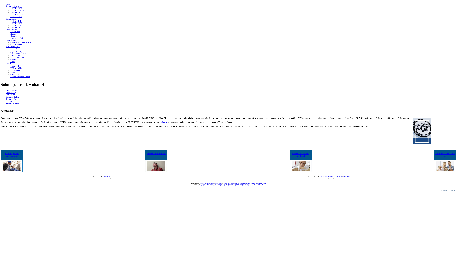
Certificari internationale (256, 183)
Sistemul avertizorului (253, 185)
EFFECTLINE (346, 176)
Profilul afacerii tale (156, 153)
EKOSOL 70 (339, 176)
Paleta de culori (226, 183)
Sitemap (254, 184)
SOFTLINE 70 (331, 176)
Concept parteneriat (209, 183)
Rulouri (326, 178)
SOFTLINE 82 (106, 176)
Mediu (264, 183)
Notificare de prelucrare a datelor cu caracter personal (235, 185)
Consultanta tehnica (245, 183)
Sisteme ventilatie (338, 178)
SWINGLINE (323, 176)
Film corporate (218, 184)
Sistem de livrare (235, 183)
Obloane (331, 178)
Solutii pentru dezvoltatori (12, 154)
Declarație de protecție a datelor (205, 185)
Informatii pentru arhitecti (300, 154)
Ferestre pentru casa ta (445, 154)
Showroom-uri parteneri (233, 184)
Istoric (203, 184)
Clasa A (202, 183)
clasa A (164, 122)
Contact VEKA (260, 184)
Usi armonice (114, 178)
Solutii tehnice (218, 183)
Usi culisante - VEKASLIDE (103, 178)
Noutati (225, 184)
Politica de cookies (217, 185)
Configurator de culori (245, 184)
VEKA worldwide (210, 184)
